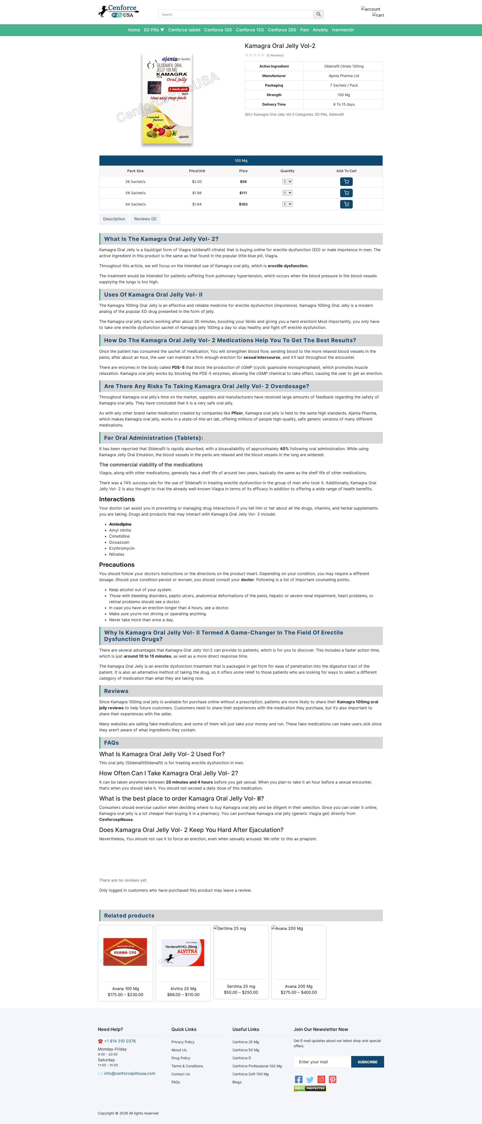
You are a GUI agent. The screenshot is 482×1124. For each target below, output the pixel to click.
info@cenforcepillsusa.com (129, 1073)
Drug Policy (180, 1058)
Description (114, 218)
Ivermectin (343, 29)
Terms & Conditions (187, 1066)
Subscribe (368, 1062)
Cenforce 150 (250, 29)
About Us (179, 1050)
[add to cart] (346, 181)
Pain (304, 29)
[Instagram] (322, 1082)
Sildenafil (336, 114)
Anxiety (320, 29)
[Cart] (378, 15)
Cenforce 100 (218, 29)
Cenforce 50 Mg (245, 1050)
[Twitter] (310, 1082)
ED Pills (151, 29)
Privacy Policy (183, 1042)
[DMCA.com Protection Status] (310, 1090)
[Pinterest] (332, 1082)
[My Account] (370, 9)
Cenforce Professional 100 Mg (257, 1066)
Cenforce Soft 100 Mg (250, 1074)
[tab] (114, 219)
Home (134, 29)
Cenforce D (241, 1058)
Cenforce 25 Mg (245, 1042)
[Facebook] (299, 1082)
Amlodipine (120, 524)
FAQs (175, 1082)
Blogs (237, 1082)
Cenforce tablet (184, 29)
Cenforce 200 (282, 29)
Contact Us (180, 1074)
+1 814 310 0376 (120, 1040)
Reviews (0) (145, 218)
